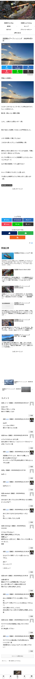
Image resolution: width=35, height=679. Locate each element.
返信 (31, 415)
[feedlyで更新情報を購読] (25, 233)
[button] (31, 348)
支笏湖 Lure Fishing (7, 185)
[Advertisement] (17, 201)
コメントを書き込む (17, 656)
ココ (7, 419)
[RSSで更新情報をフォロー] (17, 237)
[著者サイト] (9, 233)
